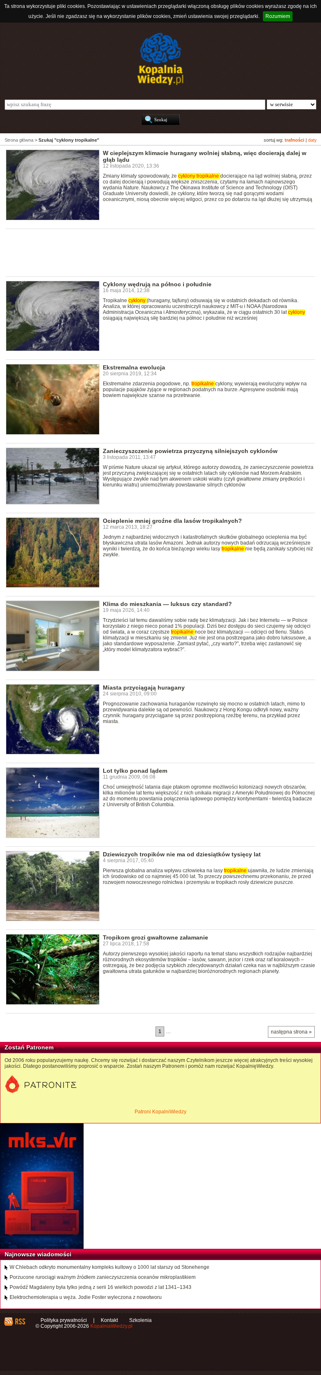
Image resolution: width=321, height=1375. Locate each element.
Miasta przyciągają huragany (144, 687)
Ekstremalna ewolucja (134, 367)
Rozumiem (277, 16)
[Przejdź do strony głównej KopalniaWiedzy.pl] (160, 59)
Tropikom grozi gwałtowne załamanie (155, 937)
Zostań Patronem (29, 1047)
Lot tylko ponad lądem (135, 770)
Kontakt (109, 1320)
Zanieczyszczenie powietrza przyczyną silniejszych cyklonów (190, 451)
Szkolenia (140, 1320)
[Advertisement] (158, 252)
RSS (20, 1321)
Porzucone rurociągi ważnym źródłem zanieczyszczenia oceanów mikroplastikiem (103, 1277)
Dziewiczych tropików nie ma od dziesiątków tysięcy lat (182, 854)
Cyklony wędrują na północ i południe (157, 284)
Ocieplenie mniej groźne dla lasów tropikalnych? (172, 520)
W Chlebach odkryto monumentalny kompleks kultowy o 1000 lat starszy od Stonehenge (109, 1267)
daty (312, 140)
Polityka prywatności (64, 1320)
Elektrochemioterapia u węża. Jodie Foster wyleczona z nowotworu (86, 1297)
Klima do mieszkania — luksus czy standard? (167, 604)
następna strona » (291, 1032)
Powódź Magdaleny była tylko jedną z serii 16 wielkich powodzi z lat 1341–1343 (100, 1287)
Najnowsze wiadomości (38, 1254)
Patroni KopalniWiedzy (160, 1112)
